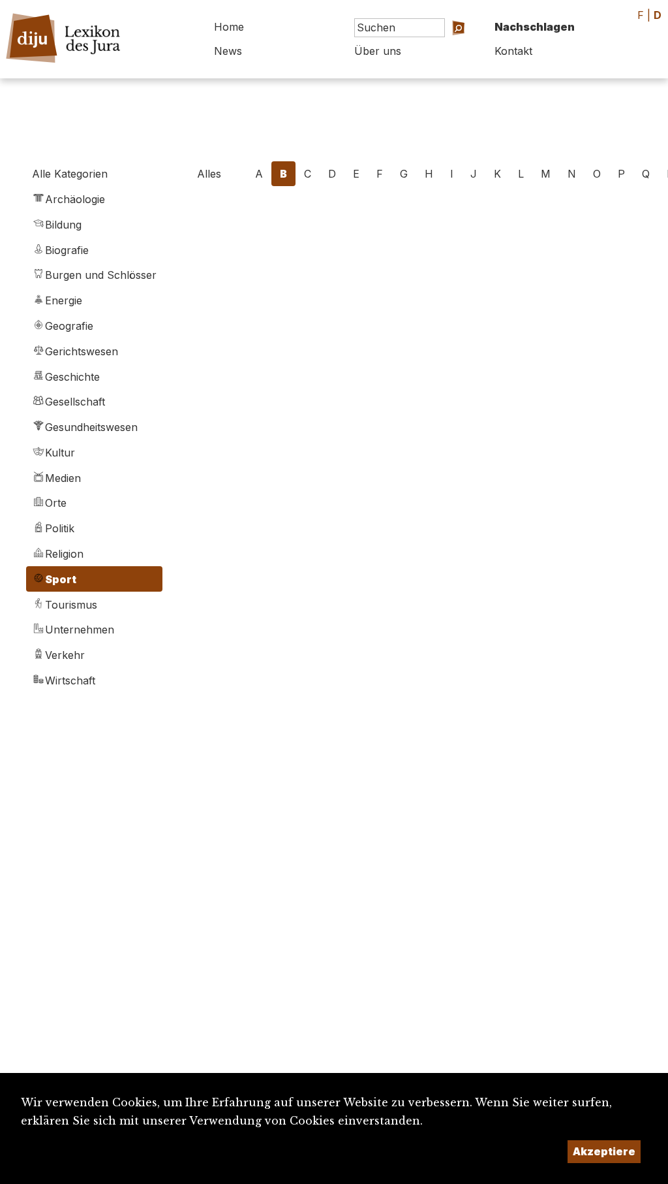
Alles (209, 173)
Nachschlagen (534, 26)
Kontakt (513, 50)
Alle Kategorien (70, 173)
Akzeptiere (604, 1151)
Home (229, 26)
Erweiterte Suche (437, 46)
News (228, 50)
